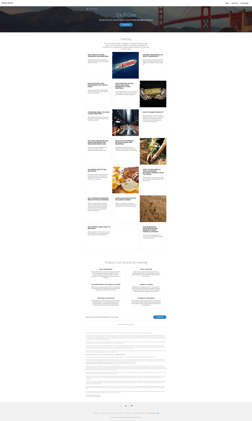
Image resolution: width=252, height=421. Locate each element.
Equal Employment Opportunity (139, 413)
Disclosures (95, 413)
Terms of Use (113, 413)
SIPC (133, 417)
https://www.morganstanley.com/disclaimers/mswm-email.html (99, 363)
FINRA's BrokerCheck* (120, 354)
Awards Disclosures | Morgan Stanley (93, 395)
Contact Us (120, 413)
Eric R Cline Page (93, 9)
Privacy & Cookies (104, 413)
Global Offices (127, 413)
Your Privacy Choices (152, 413)
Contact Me (126, 24)
